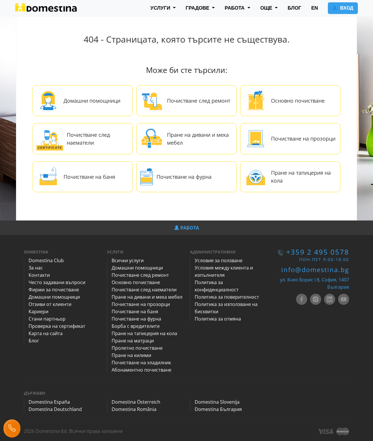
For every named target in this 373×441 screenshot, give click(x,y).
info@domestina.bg (315, 269)
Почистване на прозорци (303, 138)
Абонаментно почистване (141, 370)
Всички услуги (128, 260)
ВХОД (346, 8)
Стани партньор (47, 319)
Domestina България (218, 409)
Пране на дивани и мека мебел (147, 297)
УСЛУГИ (161, 8)
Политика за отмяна (218, 319)
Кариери (38, 311)
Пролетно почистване (137, 348)
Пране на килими (131, 355)
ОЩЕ (267, 8)
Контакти (39, 275)
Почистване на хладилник (141, 362)
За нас (36, 268)
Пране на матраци (133, 340)
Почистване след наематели (144, 289)
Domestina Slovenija (217, 402)
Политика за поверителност (227, 297)
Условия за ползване (218, 260)
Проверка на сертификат (57, 326)
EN (314, 8)
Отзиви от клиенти (50, 304)
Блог (34, 340)
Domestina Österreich (136, 402)
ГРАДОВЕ (198, 8)
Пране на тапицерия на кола (144, 333)
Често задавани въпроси (57, 282)
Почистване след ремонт (198, 100)
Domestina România (134, 409)
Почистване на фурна (184, 176)
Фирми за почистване (54, 289)
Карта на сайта (46, 333)
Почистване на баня (89, 176)
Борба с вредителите (136, 326)
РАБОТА (235, 8)
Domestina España (49, 402)
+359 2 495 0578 (317, 252)
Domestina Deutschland (55, 409)
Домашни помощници (92, 100)
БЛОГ (294, 8)
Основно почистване (298, 100)
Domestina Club (46, 260)
